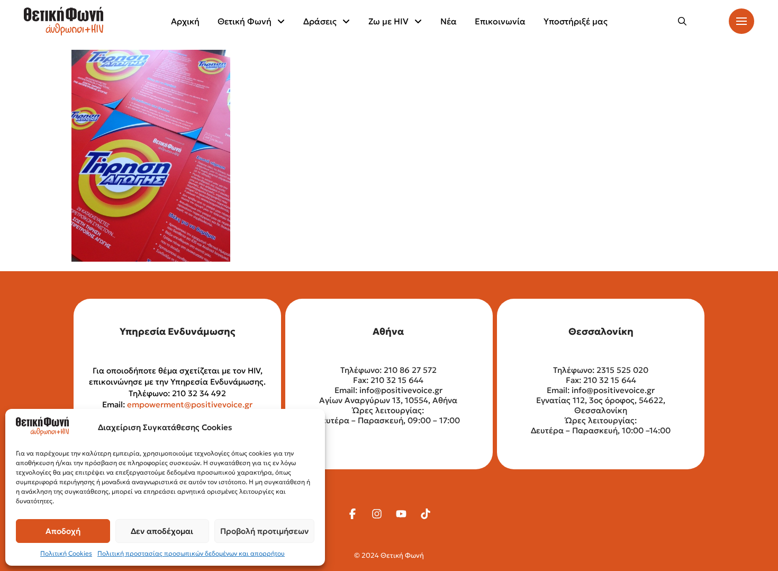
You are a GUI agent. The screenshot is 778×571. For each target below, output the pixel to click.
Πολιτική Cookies (66, 553)
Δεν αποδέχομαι (162, 531)
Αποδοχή (63, 531)
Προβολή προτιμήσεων (264, 531)
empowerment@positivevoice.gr (189, 404)
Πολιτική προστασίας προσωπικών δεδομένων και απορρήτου (191, 553)
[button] (682, 21)
